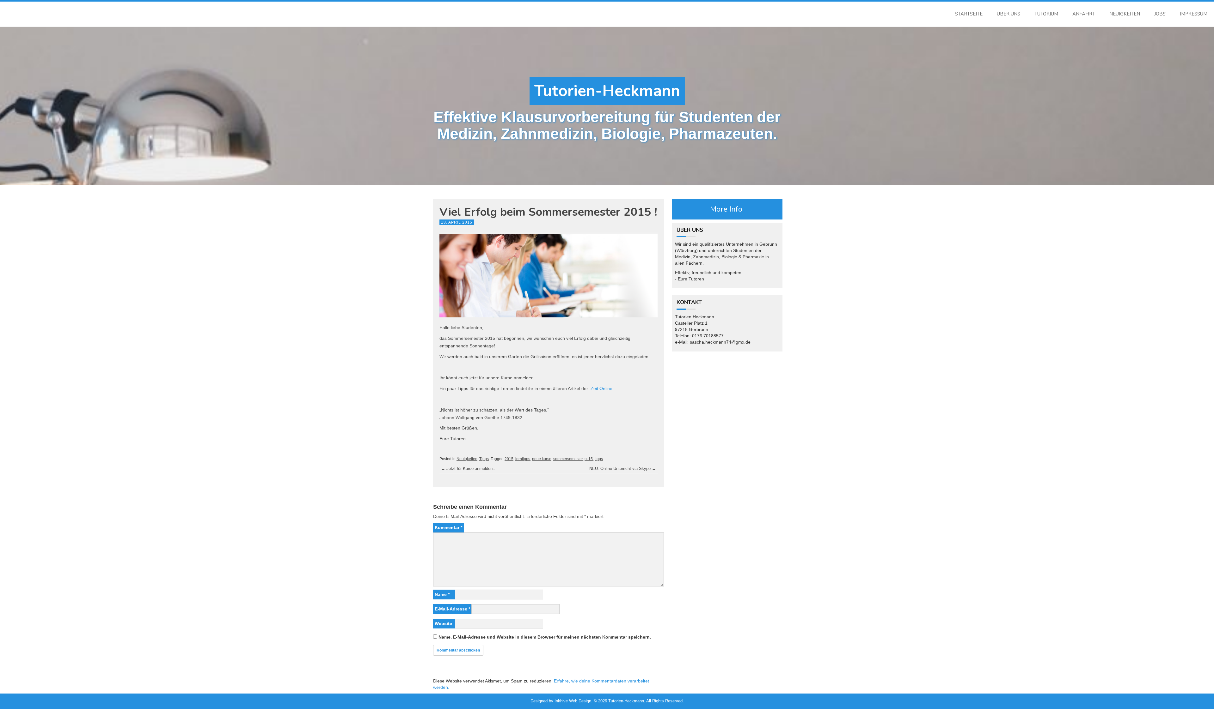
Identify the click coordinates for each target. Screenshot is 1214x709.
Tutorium (1046, 14)
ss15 (589, 459)
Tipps (484, 459)
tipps (599, 459)
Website (443, 623)
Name (442, 594)
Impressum (1193, 14)
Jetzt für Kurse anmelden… (469, 468)
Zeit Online (601, 388)
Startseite (969, 14)
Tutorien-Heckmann (607, 91)
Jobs (1160, 14)
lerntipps (522, 459)
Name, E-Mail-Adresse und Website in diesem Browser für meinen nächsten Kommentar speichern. (544, 637)
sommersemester (568, 459)
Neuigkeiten (1124, 14)
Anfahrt (1083, 14)
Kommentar (448, 527)
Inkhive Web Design (573, 701)
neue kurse (541, 459)
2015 (509, 459)
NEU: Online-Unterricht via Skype (622, 468)
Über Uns (1008, 14)
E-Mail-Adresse (452, 608)
